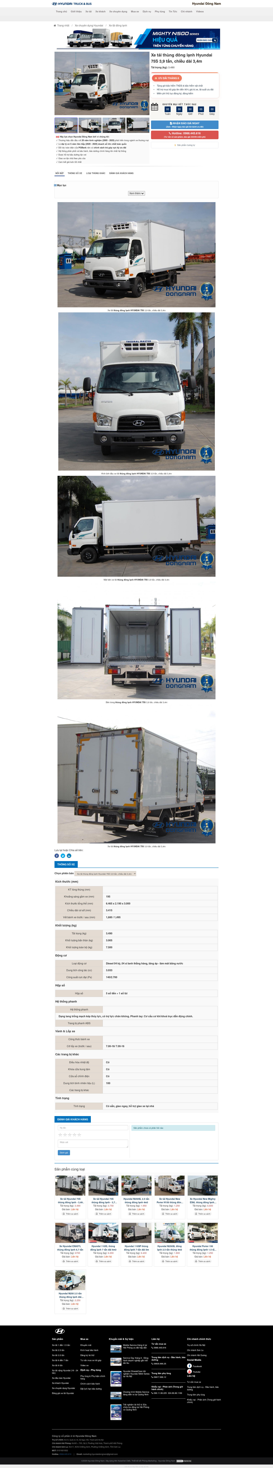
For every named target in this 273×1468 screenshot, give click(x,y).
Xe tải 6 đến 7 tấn (60, 1360)
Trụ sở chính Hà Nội (196, 1345)
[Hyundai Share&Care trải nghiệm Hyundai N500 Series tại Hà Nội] (115, 1378)
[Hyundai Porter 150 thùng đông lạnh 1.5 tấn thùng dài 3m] (203, 1233)
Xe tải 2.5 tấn (58, 1350)
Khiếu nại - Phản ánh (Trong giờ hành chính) (204, 1401)
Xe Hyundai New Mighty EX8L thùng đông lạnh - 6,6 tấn (203, 1200)
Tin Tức (173, 11)
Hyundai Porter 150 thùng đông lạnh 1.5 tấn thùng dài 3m (203, 1248)
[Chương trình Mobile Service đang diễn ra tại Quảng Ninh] (115, 1395)
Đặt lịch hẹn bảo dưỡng (91, 1388)
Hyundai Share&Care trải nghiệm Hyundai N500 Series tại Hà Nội (136, 1374)
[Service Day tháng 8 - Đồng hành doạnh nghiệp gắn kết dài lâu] (115, 1362)
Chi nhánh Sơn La (195, 1350)
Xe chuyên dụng (118, 11)
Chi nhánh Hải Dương (196, 1355)
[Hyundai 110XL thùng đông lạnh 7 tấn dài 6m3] (103, 1233)
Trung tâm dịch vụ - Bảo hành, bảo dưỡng (203, 1388)
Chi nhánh (186, 11)
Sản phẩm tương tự (186, 144)
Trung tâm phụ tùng (196, 1394)
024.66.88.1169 (175, 1392)
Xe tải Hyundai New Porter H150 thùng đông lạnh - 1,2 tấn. (170, 1200)
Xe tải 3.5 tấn (58, 1355)
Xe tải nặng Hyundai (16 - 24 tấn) (65, 1371)
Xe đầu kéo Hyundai (61, 1377)
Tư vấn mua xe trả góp (90, 1360)
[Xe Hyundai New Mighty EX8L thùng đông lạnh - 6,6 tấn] (203, 1185)
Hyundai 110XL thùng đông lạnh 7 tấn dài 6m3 (103, 1248)
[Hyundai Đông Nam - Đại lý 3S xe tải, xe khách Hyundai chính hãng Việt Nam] (71, 3)
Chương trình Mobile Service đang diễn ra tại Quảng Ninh (136, 1393)
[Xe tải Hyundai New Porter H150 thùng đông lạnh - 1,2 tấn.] (170, 1185)
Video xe (84, 1365)
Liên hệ (191, 1376)
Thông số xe (75, 173)
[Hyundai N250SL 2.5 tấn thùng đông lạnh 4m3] (136, 1185)
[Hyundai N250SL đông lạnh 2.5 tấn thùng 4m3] (170, 1233)
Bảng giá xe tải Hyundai (63, 1393)
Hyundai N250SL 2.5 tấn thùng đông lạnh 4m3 (136, 1200)
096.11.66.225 (160, 1392)
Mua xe (135, 11)
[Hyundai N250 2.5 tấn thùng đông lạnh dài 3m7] (70, 1280)
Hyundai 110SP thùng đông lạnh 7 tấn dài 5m (136, 1248)
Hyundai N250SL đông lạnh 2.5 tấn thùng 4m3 (169, 1248)
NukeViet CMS (124, 1460)
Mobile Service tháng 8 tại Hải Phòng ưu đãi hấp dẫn (135, 1346)
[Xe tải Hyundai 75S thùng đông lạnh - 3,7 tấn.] (103, 1185)
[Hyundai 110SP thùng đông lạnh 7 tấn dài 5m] (136, 1233)
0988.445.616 (160, 1347)
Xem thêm (135, 193)
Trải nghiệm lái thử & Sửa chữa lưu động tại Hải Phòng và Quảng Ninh (136, 1407)
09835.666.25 (160, 1363)
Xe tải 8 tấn (57, 1365)
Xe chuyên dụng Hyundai (63, 1388)
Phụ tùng (160, 11)
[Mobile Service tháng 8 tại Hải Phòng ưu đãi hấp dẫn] (115, 1348)
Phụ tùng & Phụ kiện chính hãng (92, 1377)
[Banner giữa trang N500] (136, 38)
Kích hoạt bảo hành (89, 1350)
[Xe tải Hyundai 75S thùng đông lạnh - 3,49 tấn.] (70, 1185)
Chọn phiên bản (64, 873)
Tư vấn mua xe (194, 1381)
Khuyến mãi (85, 1345)
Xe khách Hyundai (60, 1382)
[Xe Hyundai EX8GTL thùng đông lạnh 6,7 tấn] (70, 1233)
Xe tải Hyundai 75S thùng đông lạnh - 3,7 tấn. (103, 1200)
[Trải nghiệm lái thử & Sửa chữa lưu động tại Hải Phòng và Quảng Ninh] (115, 1412)
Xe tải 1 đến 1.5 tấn (61, 1345)
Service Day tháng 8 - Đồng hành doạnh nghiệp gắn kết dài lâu (135, 1360)
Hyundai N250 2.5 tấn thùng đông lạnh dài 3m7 (70, 1295)
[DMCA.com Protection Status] (184, 1460)
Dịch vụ (147, 11)
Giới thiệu (76, 11)
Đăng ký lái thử (87, 1355)
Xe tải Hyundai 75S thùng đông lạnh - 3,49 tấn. (70, 1200)
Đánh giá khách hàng (121, 173)
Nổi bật (59, 173)
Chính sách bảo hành (90, 1383)
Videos (200, 11)
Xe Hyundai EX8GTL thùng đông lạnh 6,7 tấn (70, 1248)
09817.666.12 (160, 1376)
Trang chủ (61, 11)
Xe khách (100, 11)
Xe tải (88, 11)
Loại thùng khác (95, 173)
